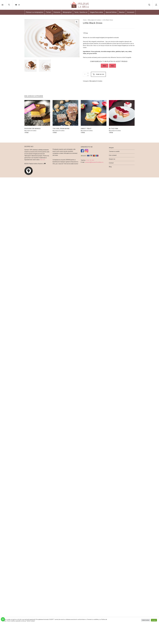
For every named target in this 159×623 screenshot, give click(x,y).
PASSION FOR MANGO (32, 128)
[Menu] (2, 5)
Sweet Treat (86, 128)
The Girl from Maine (61, 128)
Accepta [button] (154, 620)
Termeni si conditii (114, 151)
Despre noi (112, 159)
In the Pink (113, 128)
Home (84, 20)
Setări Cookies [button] (145, 620)
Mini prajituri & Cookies (94, 20)
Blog (110, 166)
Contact (111, 163)
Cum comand (112, 155)
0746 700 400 (90, 160)
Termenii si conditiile (92, 619)
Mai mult (42, 159)
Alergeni (111, 147)
